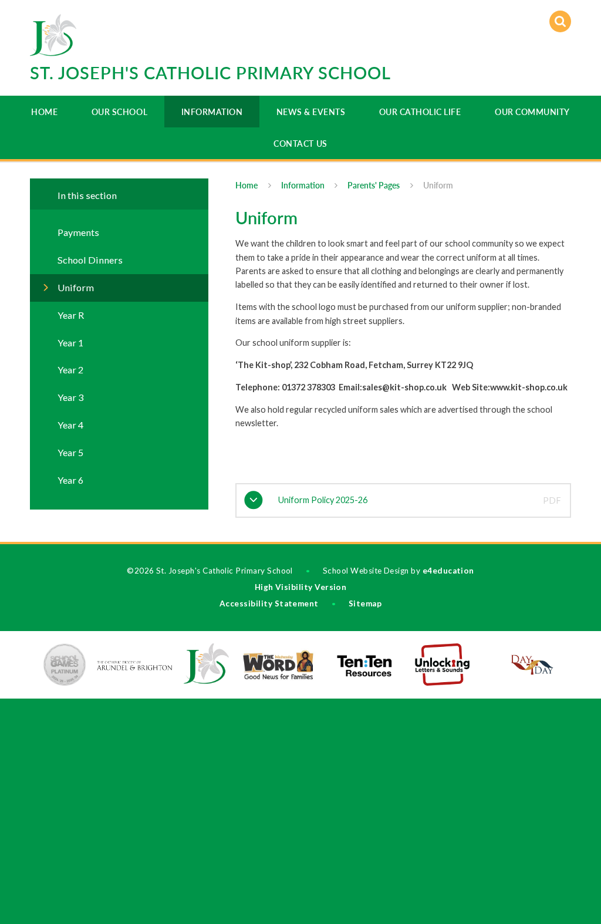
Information (212, 112)
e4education (448, 570)
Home (44, 112)
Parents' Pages (373, 185)
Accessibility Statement (269, 603)
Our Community (532, 112)
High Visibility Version (301, 587)
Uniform (438, 185)
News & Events (311, 112)
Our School (119, 112)
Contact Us (300, 144)
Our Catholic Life (420, 112)
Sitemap (365, 603)
